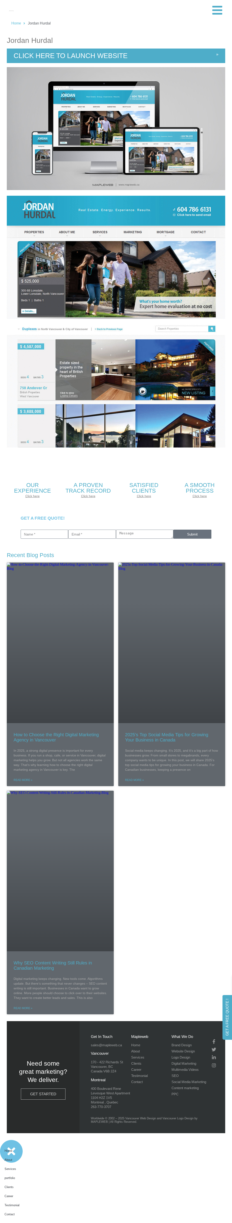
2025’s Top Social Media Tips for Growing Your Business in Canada (166, 737)
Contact (10, 1214)
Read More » (23, 780)
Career (9, 1196)
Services (10, 1169)
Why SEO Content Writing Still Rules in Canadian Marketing (53, 965)
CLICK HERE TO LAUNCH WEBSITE (71, 55)
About (8, 1160)
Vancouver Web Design (140, 1118)
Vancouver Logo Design (177, 1118)
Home (8, 1150)
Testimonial (12, 1205)
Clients (9, 1187)
